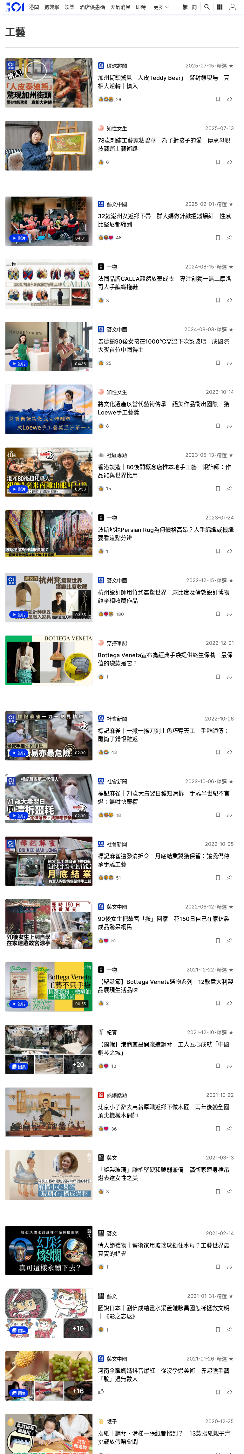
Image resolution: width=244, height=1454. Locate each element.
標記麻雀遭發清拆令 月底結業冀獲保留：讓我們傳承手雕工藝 (163, 860)
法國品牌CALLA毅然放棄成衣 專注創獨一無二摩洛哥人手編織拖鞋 (164, 282)
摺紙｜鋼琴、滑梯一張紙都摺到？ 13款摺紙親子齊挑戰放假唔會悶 (164, 1437)
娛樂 (69, 7)
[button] (218, 99)
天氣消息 (120, 7)
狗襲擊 (51, 7)
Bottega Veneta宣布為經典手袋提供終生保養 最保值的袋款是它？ (165, 659)
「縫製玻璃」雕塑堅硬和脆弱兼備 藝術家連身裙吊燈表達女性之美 (163, 1173)
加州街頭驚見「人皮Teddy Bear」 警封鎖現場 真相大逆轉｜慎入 (163, 81)
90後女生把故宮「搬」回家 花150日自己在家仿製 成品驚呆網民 (166, 922)
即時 (141, 7)
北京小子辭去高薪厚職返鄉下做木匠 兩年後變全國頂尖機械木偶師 (163, 1111)
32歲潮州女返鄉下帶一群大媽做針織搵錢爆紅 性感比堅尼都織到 (164, 220)
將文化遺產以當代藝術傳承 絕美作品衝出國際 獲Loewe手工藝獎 (163, 408)
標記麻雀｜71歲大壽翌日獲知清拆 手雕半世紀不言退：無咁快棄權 (164, 797)
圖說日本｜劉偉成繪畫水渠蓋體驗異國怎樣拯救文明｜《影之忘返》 (163, 1312)
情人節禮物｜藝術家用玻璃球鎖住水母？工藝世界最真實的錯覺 (163, 1249)
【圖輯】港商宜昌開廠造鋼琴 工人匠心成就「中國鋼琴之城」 (163, 1048)
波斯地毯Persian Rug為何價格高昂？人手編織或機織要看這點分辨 (166, 533)
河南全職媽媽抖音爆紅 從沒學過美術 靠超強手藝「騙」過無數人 (163, 1374)
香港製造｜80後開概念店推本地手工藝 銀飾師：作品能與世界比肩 (164, 471)
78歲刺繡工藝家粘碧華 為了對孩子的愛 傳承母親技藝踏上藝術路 (164, 144)
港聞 (34, 7)
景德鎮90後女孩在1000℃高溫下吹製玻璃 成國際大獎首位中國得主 (163, 345)
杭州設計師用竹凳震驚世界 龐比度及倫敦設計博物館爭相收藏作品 (163, 596)
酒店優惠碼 (92, 7)
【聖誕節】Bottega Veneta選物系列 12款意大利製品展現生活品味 (165, 985)
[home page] (15, 6)
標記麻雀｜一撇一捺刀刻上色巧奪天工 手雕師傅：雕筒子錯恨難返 (163, 734)
